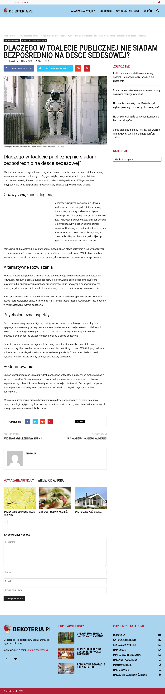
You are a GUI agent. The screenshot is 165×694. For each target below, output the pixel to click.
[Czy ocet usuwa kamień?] (55, 498)
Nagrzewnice (121, 669)
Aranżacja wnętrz (83, 11)
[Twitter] (159, 2)
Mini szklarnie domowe (127, 654)
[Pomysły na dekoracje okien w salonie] (66, 668)
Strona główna (10, 35)
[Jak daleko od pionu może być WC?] (20, 498)
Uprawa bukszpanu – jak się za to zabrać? (90, 635)
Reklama (15, 2)
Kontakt (25, 2)
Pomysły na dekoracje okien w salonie (91, 666)
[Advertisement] (82, 26)
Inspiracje (105, 11)
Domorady (119, 634)
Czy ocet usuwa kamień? (53, 511)
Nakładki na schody (125, 659)
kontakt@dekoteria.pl (38, 649)
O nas (6, 2)
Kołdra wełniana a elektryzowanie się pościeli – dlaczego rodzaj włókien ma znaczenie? (133, 77)
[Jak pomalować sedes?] (91, 498)
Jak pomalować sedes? (88, 511)
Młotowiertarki (122, 664)
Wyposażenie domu (128, 11)
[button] (157, 11)
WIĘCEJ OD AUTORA (51, 480)
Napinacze (119, 649)
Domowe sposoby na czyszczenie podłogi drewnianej (89, 652)
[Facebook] (153, 2)
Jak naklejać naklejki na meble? (87, 438)
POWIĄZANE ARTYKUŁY (19, 480)
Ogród (148, 11)
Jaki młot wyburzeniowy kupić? (23, 438)
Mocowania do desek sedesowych (34, 40)
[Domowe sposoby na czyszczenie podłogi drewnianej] (66, 653)
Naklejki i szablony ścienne (130, 674)
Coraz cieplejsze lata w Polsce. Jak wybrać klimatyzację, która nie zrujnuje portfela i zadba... (136, 133)
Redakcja (13, 61)
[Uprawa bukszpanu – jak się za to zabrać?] (66, 638)
